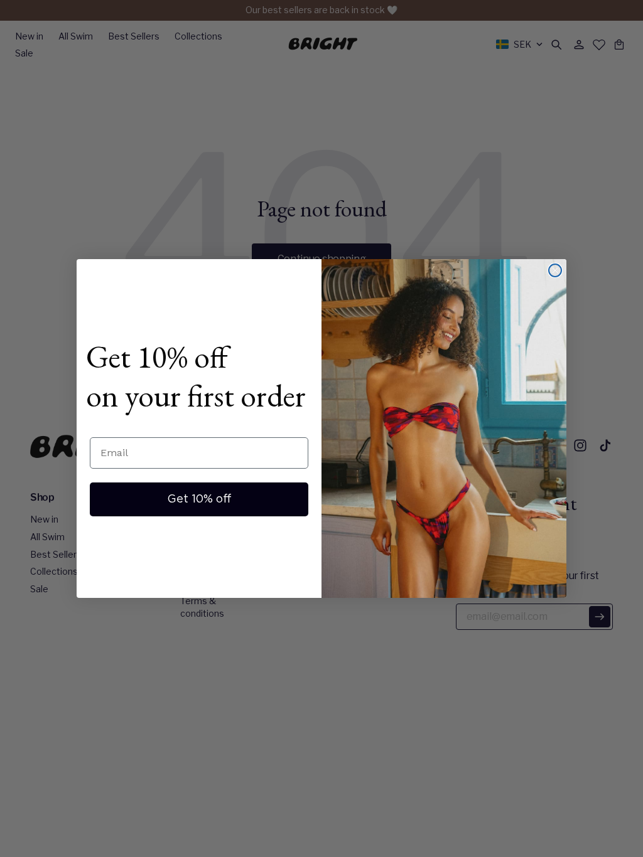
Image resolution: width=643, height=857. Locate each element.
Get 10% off (199, 499)
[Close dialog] (555, 270)
